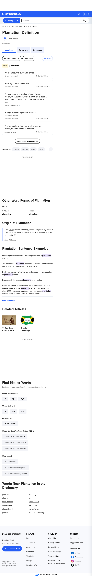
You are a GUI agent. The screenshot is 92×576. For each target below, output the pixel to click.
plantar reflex (7, 505)
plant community (8, 498)
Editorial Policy (54, 547)
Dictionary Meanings (15, 26)
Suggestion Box (76, 542)
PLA (22, 399)
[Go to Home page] (11, 14)
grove (33, 149)
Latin (11, 229)
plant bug (32, 494)
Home (4, 26)
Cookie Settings (54, 551)
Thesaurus (30, 542)
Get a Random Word (12, 549)
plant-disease (7, 501)
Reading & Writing (33, 565)
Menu (86, 14)
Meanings (9, 50)
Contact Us (74, 538)
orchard (16, 149)
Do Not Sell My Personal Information (56, 562)
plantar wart (33, 505)
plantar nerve (34, 501)
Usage (29, 560)
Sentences (37, 50)
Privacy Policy (54, 542)
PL (13, 399)
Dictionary (9, 20)
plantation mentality (36, 512)
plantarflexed (7, 509)
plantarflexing (34, 509)
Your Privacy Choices (48, 574)
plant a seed (7, 494)
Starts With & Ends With (14, 436)
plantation (10, 423)
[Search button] (85, 20)
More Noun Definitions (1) (27, 141)
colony (41, 149)
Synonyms (23, 50)
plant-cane (33, 498)
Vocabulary (30, 556)
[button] (79, 14)
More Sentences (8, 300)
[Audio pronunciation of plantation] (4, 38)
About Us (52, 538)
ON (13, 411)
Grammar (30, 551)
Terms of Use (53, 556)
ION (22, 411)
